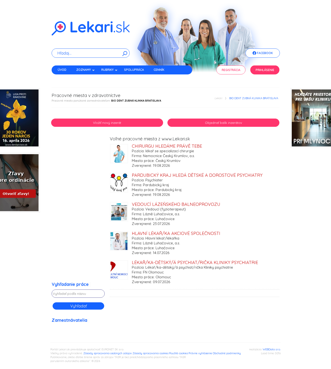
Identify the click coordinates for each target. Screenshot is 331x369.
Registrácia (231, 70)
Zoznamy (83, 70)
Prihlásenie (265, 70)
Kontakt (64, 78)
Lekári (218, 98)
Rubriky (107, 70)
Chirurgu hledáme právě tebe (167, 146)
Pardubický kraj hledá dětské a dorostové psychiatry (197, 175)
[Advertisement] (78, 209)
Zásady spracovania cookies (150, 353)
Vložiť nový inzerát (107, 123)
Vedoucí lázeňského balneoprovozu (176, 204)
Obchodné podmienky (227, 353)
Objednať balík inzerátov (223, 123)
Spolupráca (134, 70)
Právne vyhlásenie (200, 353)
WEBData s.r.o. (272, 349)
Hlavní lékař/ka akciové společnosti (176, 233)
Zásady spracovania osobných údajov (107, 353)
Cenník (159, 70)
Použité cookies (178, 353)
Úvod (62, 70)
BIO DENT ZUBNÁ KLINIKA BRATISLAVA (253, 98)
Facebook (264, 53)
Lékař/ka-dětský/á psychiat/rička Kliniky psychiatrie (195, 262)
